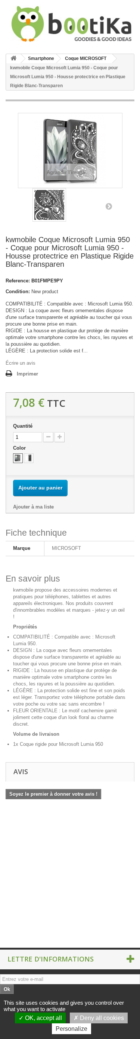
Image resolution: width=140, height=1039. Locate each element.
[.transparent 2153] (29, 458)
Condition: (18, 291)
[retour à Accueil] (13, 58)
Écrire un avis (20, 363)
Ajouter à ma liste (33, 507)
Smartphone (41, 58)
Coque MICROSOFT (85, 58)
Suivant (108, 206)
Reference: (18, 280)
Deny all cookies (101, 1018)
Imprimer (27, 374)
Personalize (71, 1029)
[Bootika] (70, 24)
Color (20, 448)
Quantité (22, 426)
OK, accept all (43, 1018)
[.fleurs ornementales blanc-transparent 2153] (18, 458)
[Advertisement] (70, 876)
